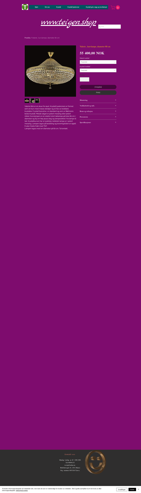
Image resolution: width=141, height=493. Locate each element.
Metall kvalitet (85, 58)
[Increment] (87, 79)
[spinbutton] (84, 79)
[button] (116, 7)
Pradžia (27, 38)
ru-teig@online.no (70, 465)
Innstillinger (122, 489)
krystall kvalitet (85, 66)
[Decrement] (81, 79)
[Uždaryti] (138, 489)
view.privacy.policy (22, 490)
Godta (132, 489)
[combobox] (98, 62)
